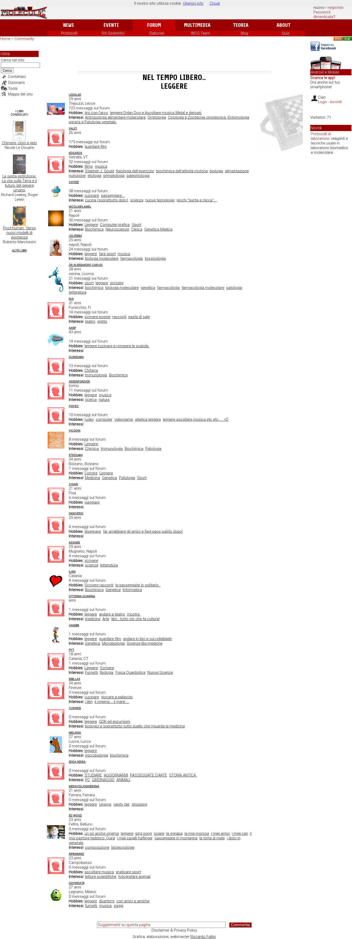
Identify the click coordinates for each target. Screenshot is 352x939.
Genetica (109, 477)
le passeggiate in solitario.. (138, 585)
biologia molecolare (101, 258)
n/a (71, 299)
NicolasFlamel (80, 206)
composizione (97, 847)
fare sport (107, 254)
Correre (91, 473)
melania (75, 732)
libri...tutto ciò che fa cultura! (135, 619)
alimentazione (237, 171)
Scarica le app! (322, 77)
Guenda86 (76, 357)
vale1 (73, 128)
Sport (136, 224)
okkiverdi (76, 513)
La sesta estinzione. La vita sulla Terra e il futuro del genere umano (19, 183)
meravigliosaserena (84, 786)
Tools (13, 88)
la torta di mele (212, 838)
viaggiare (92, 502)
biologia (216, 171)
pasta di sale (139, 316)
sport (89, 283)
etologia (94, 175)
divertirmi (106, 901)
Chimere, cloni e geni (19, 143)
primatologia (113, 175)
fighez (74, 406)
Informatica (132, 589)
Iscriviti (336, 102)
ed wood (75, 815)
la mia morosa (197, 833)
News (68, 25)
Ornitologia (157, 117)
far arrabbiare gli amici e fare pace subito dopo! (143, 531)
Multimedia (197, 25)
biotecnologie (122, 847)
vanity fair (121, 804)
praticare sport (128, 872)
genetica (148, 287)
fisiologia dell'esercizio (135, 171)
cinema (105, 804)
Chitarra (91, 370)
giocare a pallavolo (117, 697)
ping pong (143, 833)
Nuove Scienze (160, 672)
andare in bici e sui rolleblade (147, 638)
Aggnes (74, 542)
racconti (119, 316)
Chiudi (214, 3)
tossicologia (155, 258)
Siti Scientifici (113, 33)
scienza (136, 200)
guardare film (96, 146)
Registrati (335, 7)
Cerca (7, 70)
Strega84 (75, 455)
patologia (234, 287)
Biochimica (94, 229)
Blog (244, 33)
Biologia (106, 672)
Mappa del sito (20, 94)
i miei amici (220, 833)
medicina (92, 619)
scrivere (116, 283)
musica (101, 166)
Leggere (91, 224)
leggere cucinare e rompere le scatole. (117, 346)
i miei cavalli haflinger (135, 838)
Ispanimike (76, 854)
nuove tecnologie (159, 200)
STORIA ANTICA (183, 775)
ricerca (91, 399)
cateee (74, 182)
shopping (139, 804)
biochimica (94, 287)
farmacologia (131, 258)
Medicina (92, 477)
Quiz (285, 33)
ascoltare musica (99, 872)
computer (104, 419)
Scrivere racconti (99, 585)
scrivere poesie (97, 316)
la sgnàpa (174, 833)
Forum (154, 25)
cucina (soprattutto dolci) (106, 200)
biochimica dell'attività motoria (182, 171)
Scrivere (107, 668)
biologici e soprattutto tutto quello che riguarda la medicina (135, 726)
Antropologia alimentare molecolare (115, 117)
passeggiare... (113, 195)
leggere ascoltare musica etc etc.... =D (195, 419)
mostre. (133, 614)
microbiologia (96, 755)
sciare (159, 833)
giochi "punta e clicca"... (197, 200)
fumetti (91, 905)
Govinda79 (77, 883)
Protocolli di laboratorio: (321, 136)
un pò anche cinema (102, 833)
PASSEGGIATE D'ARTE (148, 775)
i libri (89, 701)
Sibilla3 (74, 679)
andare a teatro (112, 614)
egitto (102, 321)
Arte (105, 619)
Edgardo (75, 153)
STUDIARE (93, 775)
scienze (91, 565)
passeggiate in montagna (176, 838)
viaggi (118, 905)
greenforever (79, 381)
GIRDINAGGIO (103, 780)
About (283, 25)
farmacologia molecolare (203, 287)
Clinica (136, 229)
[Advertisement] (174, 57)
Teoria (240, 25)
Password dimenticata (323, 14)
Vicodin (74, 430)
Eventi (111, 25)
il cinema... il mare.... (112, 701)
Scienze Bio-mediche (144, 643)
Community (24, 38)
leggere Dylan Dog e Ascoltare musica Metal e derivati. (156, 112)
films (89, 166)
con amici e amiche (132, 901)
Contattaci (17, 76)
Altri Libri (19, 250)
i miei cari (240, 833)
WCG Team (200, 33)
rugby (89, 419)
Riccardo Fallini (203, 936)
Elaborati (156, 33)
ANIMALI (123, 780)
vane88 (74, 625)
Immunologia (96, 375)
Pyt (71, 650)
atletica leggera (148, 419)
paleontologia (138, 175)
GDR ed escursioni (114, 721)
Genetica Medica (158, 229)
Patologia (153, 448)
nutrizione (77, 175)
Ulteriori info (193, 3)
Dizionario (16, 82)
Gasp (72, 328)
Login (322, 102)
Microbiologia (113, 643)
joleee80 (75, 236)
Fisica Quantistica (130, 672)
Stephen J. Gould (99, 171)
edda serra (77, 762)
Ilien (72, 571)
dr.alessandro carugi (86, 265)
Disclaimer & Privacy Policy (174, 930)
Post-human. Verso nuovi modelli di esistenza (19, 233)
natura (104, 399)
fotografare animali (134, 876)
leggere (91, 254)
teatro (90, 321)
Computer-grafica (115, 224)
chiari (73, 484)
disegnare (93, 531)
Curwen (75, 708)
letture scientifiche (100, 876)
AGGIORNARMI (116, 775)
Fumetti (91, 672)
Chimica (92, 448)
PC (87, 780)
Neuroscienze (117, 229)
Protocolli (69, 33)
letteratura (77, 292)
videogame (123, 419)
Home (5, 38)
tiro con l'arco (96, 112)
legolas (75, 94)
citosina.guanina (82, 596)
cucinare (92, 195)
